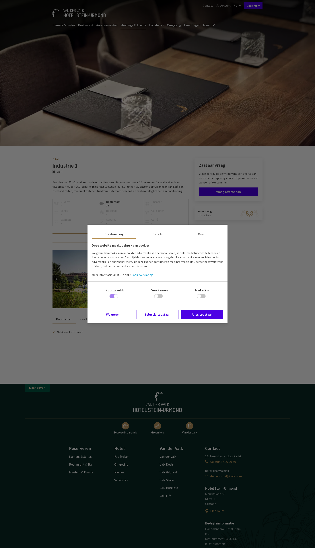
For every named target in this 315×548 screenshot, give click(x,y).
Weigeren (113, 314)
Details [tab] (158, 234)
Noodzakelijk (115, 290)
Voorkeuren (159, 290)
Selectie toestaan (157, 314)
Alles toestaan (202, 314)
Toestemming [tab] (114, 234)
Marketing (202, 290)
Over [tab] (201, 234)
